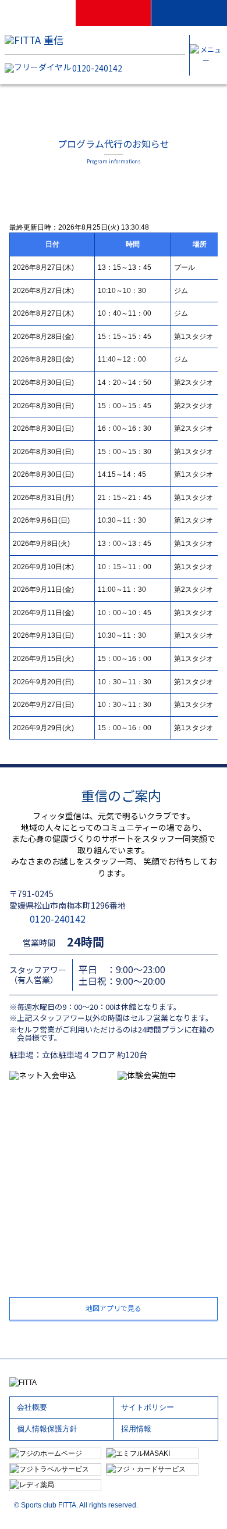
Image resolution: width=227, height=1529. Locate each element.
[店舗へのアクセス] (38, 13)
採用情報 (136, 1429)
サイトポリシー (147, 1407)
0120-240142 (97, 68)
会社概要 (32, 1407)
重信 (53, 40)
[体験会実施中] (189, 13)
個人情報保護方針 (47, 1429)
